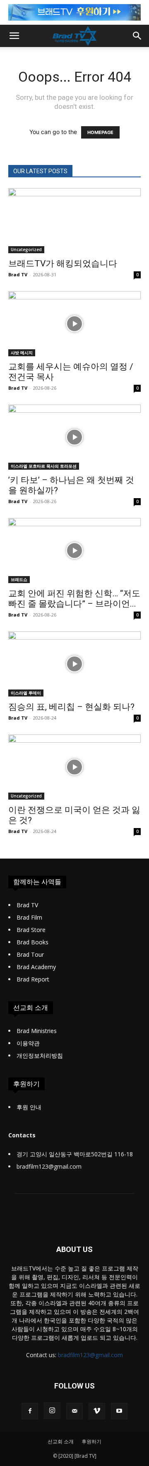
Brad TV (17, 274)
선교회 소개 (61, 1441)
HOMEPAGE (100, 132)
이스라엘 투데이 (26, 693)
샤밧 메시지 (22, 352)
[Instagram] (52, 1410)
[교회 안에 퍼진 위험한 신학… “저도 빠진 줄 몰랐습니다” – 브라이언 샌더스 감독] (74, 550)
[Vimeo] (97, 1411)
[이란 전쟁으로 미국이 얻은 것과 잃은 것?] (74, 767)
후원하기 (91, 1441)
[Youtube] (119, 1411)
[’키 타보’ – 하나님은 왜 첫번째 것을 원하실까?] (74, 437)
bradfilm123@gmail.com (90, 1355)
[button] (14, 36)
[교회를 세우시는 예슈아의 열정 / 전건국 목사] (74, 323)
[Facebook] (30, 1411)
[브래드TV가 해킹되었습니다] (74, 220)
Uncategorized (26, 249)
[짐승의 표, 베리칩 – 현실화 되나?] (74, 664)
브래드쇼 (19, 579)
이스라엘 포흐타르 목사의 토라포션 (44, 466)
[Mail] (74, 1411)
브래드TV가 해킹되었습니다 (62, 263)
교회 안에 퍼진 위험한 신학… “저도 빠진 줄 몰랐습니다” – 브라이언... (74, 598)
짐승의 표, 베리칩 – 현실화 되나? (71, 707)
